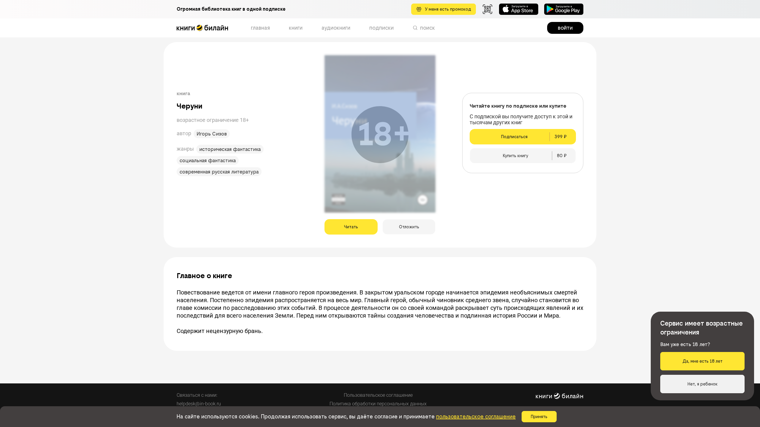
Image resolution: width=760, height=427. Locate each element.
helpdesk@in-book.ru (199, 404)
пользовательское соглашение (476, 416)
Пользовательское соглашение (378, 395)
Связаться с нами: (197, 395)
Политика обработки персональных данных (378, 404)
